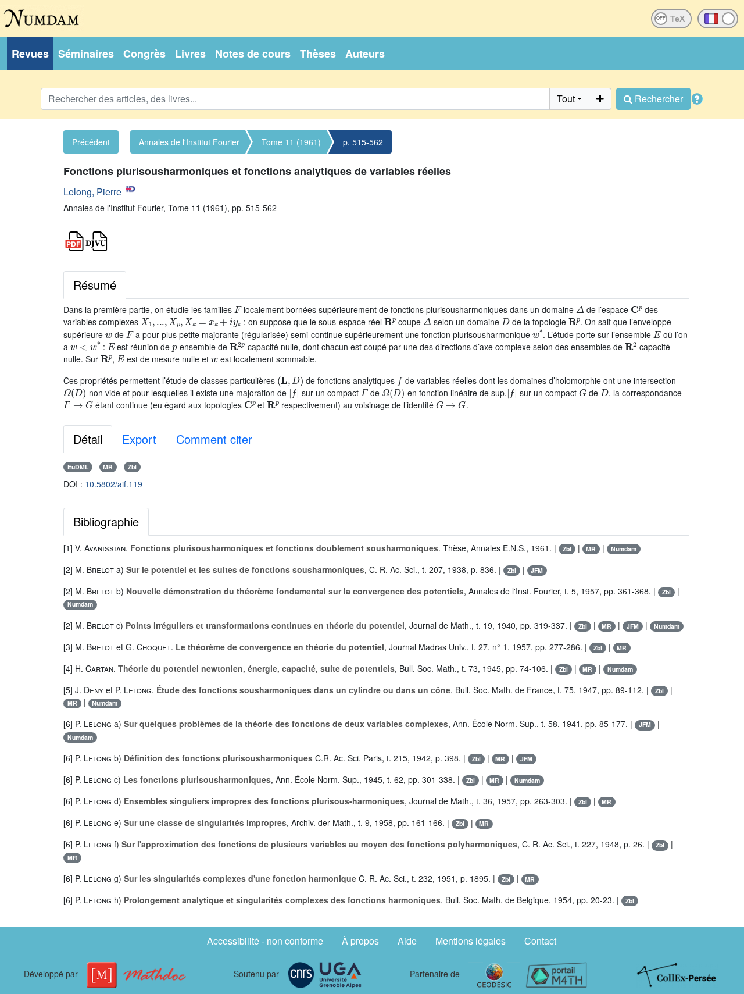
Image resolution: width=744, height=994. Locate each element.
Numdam (623, 548)
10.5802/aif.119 (113, 484)
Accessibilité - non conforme (265, 940)
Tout (566, 98)
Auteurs (365, 53)
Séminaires (86, 53)
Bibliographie (106, 521)
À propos (360, 940)
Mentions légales (470, 940)
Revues (30, 53)
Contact (540, 940)
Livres (190, 53)
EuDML (77, 466)
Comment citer (214, 438)
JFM (537, 570)
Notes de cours (253, 53)
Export (139, 438)
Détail (87, 438)
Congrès (144, 53)
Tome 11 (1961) (291, 142)
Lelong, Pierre (92, 191)
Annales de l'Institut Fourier (189, 142)
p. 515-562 (363, 142)
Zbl (132, 466)
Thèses (318, 53)
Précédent (91, 142)
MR (108, 466)
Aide (407, 940)
